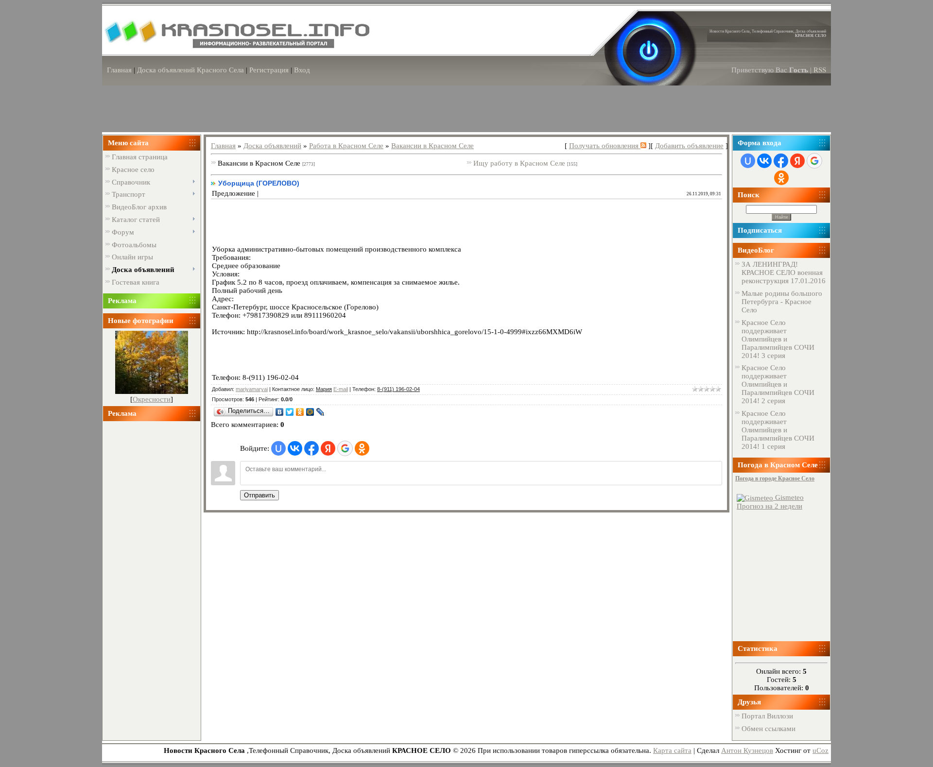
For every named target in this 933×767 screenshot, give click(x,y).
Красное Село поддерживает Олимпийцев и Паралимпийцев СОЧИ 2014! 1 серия (778, 429)
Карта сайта (672, 750)
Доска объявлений (272, 146)
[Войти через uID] (278, 448)
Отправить (259, 495)
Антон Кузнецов (747, 750)
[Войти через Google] (345, 448)
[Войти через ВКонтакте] (295, 448)
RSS (819, 70)
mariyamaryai (252, 389)
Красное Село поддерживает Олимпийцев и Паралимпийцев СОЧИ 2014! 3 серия (778, 339)
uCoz (820, 750)
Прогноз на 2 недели (769, 506)
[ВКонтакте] (280, 412)
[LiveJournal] (320, 412)
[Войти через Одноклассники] (362, 448)
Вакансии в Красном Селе (432, 146)
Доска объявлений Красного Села (190, 70)
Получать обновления (604, 146)
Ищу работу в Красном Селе (519, 163)
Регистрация (269, 70)
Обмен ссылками (768, 729)
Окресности (152, 399)
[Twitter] (290, 412)
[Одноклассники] (300, 412)
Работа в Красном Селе (346, 146)
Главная (119, 70)
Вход (302, 70)
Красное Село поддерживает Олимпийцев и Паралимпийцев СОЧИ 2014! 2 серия (778, 384)
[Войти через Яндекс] (328, 448)
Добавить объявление (689, 146)
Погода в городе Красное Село (774, 478)
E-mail (340, 389)
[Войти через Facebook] (311, 448)
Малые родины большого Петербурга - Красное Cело (782, 302)
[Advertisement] (151, 576)
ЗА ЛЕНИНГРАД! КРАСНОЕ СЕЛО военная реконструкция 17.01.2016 (784, 272)
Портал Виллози (767, 716)
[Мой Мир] (310, 412)
